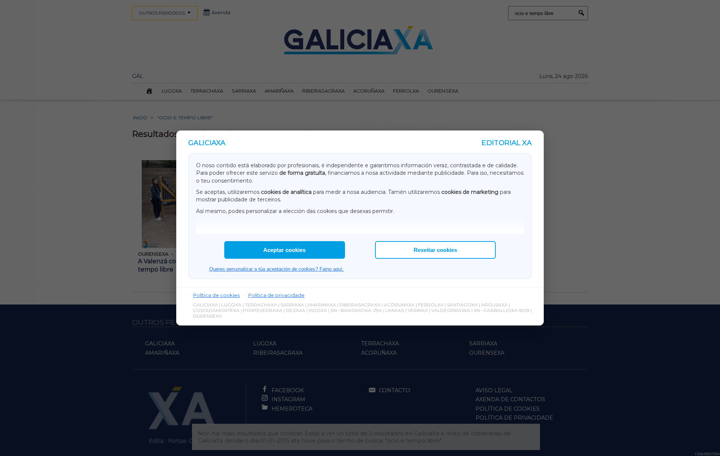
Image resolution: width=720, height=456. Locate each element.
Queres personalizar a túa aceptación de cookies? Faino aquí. (276, 269)
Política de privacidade (276, 295)
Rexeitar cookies (435, 250)
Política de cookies (216, 295)
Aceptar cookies (284, 250)
